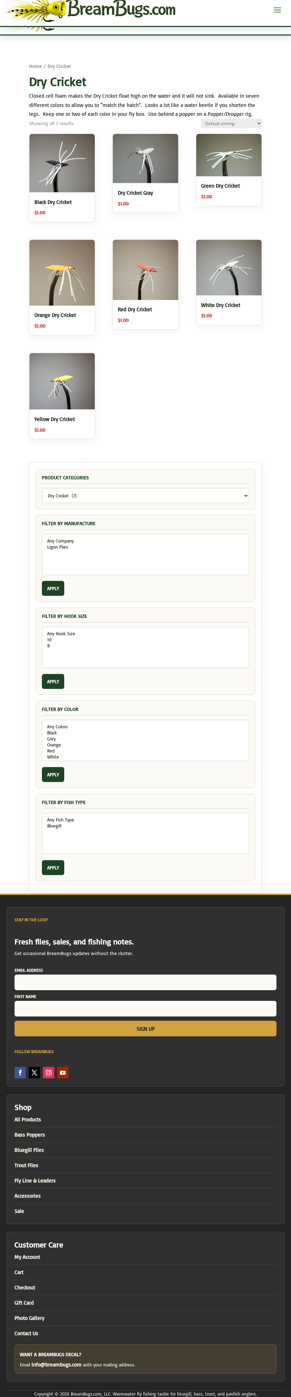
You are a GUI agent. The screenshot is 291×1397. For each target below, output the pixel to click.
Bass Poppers (30, 1134)
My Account (27, 1256)
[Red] (145, 751)
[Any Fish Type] (145, 820)
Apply (53, 588)
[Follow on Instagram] (48, 1072)
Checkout (25, 1287)
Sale (19, 1211)
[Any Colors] (145, 727)
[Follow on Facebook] (20, 1072)
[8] (145, 646)
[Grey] (145, 739)
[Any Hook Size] (145, 634)
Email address (29, 970)
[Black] (145, 733)
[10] (145, 640)
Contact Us (26, 1333)
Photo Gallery (29, 1318)
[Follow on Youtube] (62, 1072)
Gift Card (24, 1302)
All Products (28, 1119)
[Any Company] (145, 541)
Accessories (28, 1195)
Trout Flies (26, 1165)
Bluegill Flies (29, 1150)
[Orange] (145, 745)
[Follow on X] (34, 1072)
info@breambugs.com (57, 1364)
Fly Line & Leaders (35, 1180)
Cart (19, 1272)
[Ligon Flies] (145, 547)
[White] (145, 757)
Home (35, 66)
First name (25, 996)
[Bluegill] (145, 826)
